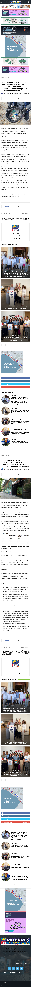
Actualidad (7, 77)
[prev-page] (2, 345)
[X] (16, 237)
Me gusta (26, 377)
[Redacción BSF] (2, 93)
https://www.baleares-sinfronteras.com (15, 235)
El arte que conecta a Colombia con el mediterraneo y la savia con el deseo (15, 307)
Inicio (2, 77)
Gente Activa (15, 269)
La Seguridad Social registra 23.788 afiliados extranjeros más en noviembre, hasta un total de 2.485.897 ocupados (7, 217)
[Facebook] (11, 237)
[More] (18, 98)
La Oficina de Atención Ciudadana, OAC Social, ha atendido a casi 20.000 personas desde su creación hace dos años (23, 217)
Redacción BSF (9, 93)
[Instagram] (14, 237)
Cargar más (15, 448)
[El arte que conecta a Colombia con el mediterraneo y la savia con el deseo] (15, 294)
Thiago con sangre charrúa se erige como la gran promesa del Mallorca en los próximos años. (19, 443)
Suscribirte (26, 387)
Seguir (27, 380)
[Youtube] (19, 237)
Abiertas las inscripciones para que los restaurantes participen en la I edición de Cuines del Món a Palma (15, 339)
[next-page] (5, 345)
